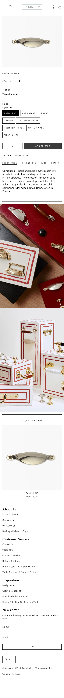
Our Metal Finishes (11, 555)
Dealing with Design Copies (15, 531)
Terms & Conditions (44, 668)
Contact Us (7, 544)
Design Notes (8, 585)
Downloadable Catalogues (15, 596)
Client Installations (11, 590)
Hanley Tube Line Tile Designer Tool (20, 602)
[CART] (60, 7)
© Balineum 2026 (10, 668)
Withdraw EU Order (11, 673)
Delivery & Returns (11, 561)
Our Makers (8, 520)
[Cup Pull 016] (32, 457)
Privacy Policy (26, 668)
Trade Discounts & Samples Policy (19, 572)
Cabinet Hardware (10, 73)
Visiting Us (7, 549)
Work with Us (8, 525)
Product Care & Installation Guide (18, 566)
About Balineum (10, 514)
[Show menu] (4, 7)
